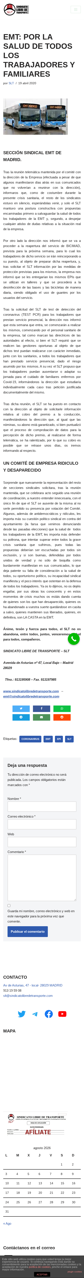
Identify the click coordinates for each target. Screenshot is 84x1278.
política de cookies (40, 1266)
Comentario (17, 852)
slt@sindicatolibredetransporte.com (28, 995)
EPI (59, 739)
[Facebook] (49, 1014)
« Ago (7, 1223)
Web (11, 834)
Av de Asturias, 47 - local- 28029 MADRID (32, 985)
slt (69, 739)
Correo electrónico (22, 816)
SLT (11, 83)
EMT (48, 739)
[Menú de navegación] (76, 9)
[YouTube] (62, 1014)
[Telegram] (35, 1014)
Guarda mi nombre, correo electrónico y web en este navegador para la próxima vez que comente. (41, 916)
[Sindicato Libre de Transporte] (16, 9)
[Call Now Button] (74, 639)
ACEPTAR (42, 1274)
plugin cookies (75, 1271)
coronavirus (30, 739)
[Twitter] (21, 1014)
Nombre (14, 799)
